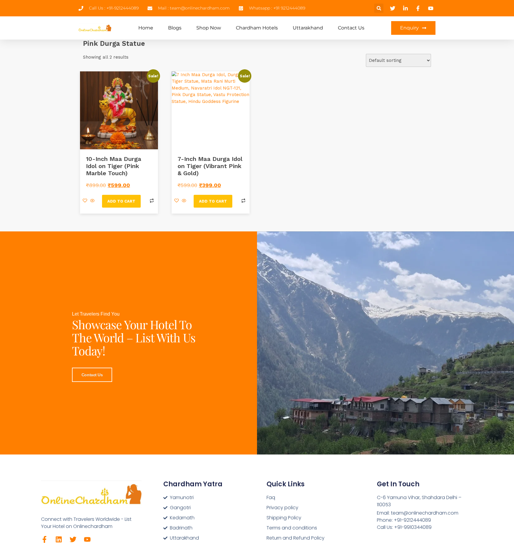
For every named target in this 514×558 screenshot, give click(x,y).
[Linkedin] (58, 539)
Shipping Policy (284, 517)
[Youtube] (87, 539)
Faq (271, 497)
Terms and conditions (292, 527)
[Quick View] (92, 201)
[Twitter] (73, 539)
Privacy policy (282, 507)
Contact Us (351, 28)
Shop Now (208, 28)
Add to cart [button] (121, 201)
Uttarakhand (308, 28)
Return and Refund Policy (296, 538)
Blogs (174, 28)
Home (145, 28)
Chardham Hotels (257, 28)
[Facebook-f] (44, 539)
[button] (378, 8)
